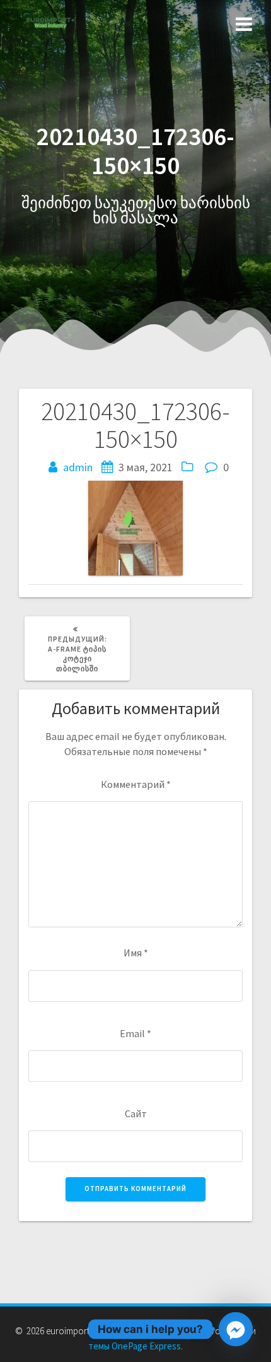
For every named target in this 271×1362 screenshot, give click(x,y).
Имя (136, 952)
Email (135, 1033)
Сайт (136, 1113)
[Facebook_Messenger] (236, 1329)
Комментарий (136, 784)
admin (78, 467)
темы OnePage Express (134, 1346)
